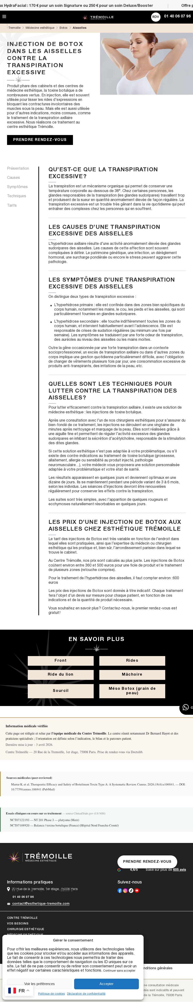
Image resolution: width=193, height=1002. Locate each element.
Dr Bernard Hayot (158, 733)
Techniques (16, 196)
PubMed (48, 789)
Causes (13, 178)
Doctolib (136, 752)
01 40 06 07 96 (23, 897)
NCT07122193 (19, 820)
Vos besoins (18, 923)
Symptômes (17, 187)
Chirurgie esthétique (25, 929)
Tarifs (12, 205)
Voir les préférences (39, 984)
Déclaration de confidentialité (86, 994)
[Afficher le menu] (4, 17)
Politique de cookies (51, 994)
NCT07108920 (19, 825)
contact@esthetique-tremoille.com (40, 903)
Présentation (18, 168)
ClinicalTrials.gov (83, 813)
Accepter (106, 984)
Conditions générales (156, 968)
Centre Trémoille (22, 918)
